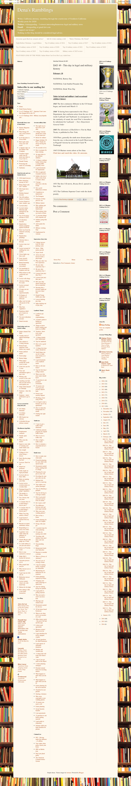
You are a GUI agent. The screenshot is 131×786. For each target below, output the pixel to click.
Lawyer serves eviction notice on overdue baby (24, 485)
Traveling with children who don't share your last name (41, 538)
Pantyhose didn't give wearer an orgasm (24, 313)
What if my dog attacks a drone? (23, 514)
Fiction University (107, 352)
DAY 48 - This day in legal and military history (108, 509)
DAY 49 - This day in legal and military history (108, 503)
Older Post (89, 260)
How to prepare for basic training (41, 151)
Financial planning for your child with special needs (41, 462)
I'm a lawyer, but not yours (24, 498)
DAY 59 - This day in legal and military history (108, 441)
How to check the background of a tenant (41, 409)
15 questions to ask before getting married (41, 717)
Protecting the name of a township (25, 164)
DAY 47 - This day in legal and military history (108, 516)
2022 (103, 392)
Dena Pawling (105, 325)
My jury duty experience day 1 (40, 266)
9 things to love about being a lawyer (23, 454)
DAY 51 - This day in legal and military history (108, 491)
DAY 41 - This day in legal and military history (108, 553)
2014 (103, 624)
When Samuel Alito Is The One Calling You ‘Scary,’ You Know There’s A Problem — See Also (23, 610)
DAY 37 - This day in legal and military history (108, 578)
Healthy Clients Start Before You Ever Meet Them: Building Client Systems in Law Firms (23, 654)
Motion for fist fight (25, 587)
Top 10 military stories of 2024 (49, 51)
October (105, 414)
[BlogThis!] (80, 200)
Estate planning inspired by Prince (41, 577)
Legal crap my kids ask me (24, 574)
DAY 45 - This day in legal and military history (108, 528)
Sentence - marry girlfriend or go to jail (24, 397)
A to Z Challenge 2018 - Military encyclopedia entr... (32, 116)
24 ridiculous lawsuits (23, 220)
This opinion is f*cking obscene (24, 342)
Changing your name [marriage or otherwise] (41, 582)
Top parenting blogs (40, 545)
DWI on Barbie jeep (40, 750)
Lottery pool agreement (39, 626)
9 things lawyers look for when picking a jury (40, 244)
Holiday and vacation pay (39, 650)
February (106, 437)
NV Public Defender (22, 409)
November (106, 411)
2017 (103, 406)
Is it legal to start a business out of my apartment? (41, 403)
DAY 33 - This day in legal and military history (108, 603)
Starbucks (22, 168)
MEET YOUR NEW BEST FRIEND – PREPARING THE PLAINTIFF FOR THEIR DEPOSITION (23, 628)
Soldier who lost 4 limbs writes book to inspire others (41, 178)
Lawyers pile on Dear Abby (24, 476)
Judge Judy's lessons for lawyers (24, 557)
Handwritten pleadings (22, 237)
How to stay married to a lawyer (25, 553)
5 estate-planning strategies (40, 664)
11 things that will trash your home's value (41, 655)
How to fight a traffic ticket (40, 441)
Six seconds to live (41, 148)
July (104, 423)
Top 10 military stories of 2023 (26, 51)
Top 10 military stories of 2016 (55, 43)
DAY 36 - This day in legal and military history (108, 584)
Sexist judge (22, 356)
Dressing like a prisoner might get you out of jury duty (41, 290)
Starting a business (41, 694)
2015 (103, 621)
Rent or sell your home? (40, 366)
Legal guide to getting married (40, 591)
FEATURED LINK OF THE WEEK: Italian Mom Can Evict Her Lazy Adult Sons (43, 55)
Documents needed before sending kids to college (41, 468)
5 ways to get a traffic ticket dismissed (40, 425)
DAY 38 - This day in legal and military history (108, 572)
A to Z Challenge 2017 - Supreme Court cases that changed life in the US (32, 112)
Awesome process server (24, 561)
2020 (103, 398)
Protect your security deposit (40, 394)
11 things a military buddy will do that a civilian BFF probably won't (41, 162)
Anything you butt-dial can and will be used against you (25, 382)
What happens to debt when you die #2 (41, 681)
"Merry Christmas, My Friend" (79, 39)
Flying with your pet (40, 524)
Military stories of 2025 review (73, 51)
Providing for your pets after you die (41, 477)
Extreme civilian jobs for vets (40, 199)
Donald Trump (23, 161)
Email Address (22, 92)
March (105, 434)
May (104, 428)
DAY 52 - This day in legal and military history (108, 484)
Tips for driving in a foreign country (41, 494)
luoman (69, 773)
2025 (103, 384)
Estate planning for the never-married (41, 686)
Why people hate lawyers (24, 565)
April (105, 431)
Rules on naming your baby (24, 480)
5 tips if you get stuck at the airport (41, 660)
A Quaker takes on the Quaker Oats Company (24, 149)
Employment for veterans (40, 233)
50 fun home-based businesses (41, 610)
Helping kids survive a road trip (41, 481)
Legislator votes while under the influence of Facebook (23, 534)
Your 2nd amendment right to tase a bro (25, 372)
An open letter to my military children (40, 156)
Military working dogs (41, 229)
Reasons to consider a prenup (41, 553)
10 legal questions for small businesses (41, 640)
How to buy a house (39, 516)
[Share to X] (82, 200)
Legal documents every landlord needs (40, 361)
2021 (103, 395)
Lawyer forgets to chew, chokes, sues (24, 202)
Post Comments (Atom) (68, 263)
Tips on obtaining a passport (41, 489)
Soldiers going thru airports (41, 220)
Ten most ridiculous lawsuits (25, 318)
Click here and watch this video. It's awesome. (70, 153)
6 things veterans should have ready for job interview (41, 133)
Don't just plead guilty (40, 754)
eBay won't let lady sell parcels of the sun (24, 303)
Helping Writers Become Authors (106, 339)
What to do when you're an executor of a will (41, 615)
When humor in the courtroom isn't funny (24, 274)
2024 (103, 387)
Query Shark (105, 370)
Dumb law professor (22, 467)
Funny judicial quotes (23, 352)
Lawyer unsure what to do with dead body (23, 583)
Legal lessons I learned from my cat (24, 519)
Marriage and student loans (39, 602)
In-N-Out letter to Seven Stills (24, 138)
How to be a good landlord (41, 345)
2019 (103, 401)
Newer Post (57, 260)
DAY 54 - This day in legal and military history (108, 472)
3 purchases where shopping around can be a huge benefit (23, 668)
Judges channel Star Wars (25, 332)
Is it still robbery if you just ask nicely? (24, 544)
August (105, 420)
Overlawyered (22, 677)
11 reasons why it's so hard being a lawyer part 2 (24, 509)
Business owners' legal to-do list (40, 630)
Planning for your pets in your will (41, 473)
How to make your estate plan (41, 457)
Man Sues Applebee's (22, 308)
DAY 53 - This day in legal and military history (108, 478)
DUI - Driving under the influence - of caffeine (41, 739)
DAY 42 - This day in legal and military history (108, 547)
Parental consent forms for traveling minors (41, 669)
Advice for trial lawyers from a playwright (40, 256)
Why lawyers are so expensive (25, 569)
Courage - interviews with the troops (41, 184)
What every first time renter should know (41, 376)
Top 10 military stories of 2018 (101, 43)
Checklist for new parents (41, 690)
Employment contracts (23, 432)
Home (73, 260)
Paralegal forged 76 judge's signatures (24, 490)
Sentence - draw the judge (25, 392)
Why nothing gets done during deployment (41, 207)
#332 (102, 372)
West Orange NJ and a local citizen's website (24, 133)
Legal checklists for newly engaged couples (41, 635)
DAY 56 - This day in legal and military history (108, 459)
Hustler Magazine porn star (24, 128)
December (106, 409)
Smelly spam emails (23, 436)
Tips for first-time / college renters (41, 371)
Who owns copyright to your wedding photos (41, 698)
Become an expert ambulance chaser (24, 524)
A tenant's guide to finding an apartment (41, 321)
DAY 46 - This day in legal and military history (108, 522)
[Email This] (78, 200)
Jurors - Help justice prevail (40, 249)
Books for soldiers (41, 138)
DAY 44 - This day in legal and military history (108, 534)
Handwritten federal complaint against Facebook (24, 225)
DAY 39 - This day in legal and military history (108, 566)
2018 (103, 403)
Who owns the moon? (23, 441)
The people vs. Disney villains (23, 494)
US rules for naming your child (41, 533)
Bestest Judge (23, 358)
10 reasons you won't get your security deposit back (40, 388)
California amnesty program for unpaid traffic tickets (41, 431)
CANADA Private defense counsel (24, 422)
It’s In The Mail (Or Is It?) (23, 642)
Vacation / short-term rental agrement (40, 333)
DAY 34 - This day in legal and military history (108, 597)
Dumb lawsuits (23, 321)
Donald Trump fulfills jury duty (40, 296)
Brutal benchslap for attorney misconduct (24, 264)
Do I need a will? (41, 503)
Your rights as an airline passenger (40, 485)
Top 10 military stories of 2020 (49, 47)
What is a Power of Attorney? (41, 557)
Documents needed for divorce (41, 606)
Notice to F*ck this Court (24, 549)
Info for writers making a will (56, 39)
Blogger (81, 773)
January (105, 615)
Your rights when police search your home (41, 745)
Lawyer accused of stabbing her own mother (24, 250)
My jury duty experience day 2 (40, 270)
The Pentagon (40, 196)
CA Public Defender (22, 414)
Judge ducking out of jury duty (41, 304)
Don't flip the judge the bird (24, 459)
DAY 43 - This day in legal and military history (108, 541)
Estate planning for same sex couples (41, 520)
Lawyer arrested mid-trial (24, 286)
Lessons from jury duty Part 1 (41, 274)
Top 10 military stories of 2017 (78, 43)
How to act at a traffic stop (40, 436)
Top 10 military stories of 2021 (73, 47)
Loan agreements (40, 713)
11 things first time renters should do (41, 349)
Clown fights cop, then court (24, 255)
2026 (103, 381)
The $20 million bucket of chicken (24, 198)
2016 (103, 619)
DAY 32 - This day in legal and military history (108, 610)
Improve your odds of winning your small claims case (24, 445)
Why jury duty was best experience (41, 261)
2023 (103, 389)
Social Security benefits (40, 710)
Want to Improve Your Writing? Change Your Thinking (106, 356)
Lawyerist (21, 648)
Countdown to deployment (40, 193)
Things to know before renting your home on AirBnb (41, 327)
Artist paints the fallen (40, 224)
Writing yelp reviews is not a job (24, 377)
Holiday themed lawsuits (23, 194)
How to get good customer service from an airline (40, 498)
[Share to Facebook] (84, 200)
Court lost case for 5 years (24, 367)
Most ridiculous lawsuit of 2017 (23, 181)
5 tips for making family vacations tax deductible (41, 566)
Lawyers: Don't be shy (24, 463)
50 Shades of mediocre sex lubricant (23, 297)
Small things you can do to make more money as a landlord (40, 354)
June (104, 425)
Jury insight (22, 450)
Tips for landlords (41, 341)
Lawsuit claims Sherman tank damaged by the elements (23, 210)
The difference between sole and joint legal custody (41, 507)
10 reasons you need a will (40, 703)
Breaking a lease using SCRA (40, 398)
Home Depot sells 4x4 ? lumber (24, 185)
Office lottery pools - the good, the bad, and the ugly (41, 621)
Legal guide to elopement (40, 722)
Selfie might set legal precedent (23, 471)
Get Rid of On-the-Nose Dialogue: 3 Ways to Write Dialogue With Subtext (106, 345)
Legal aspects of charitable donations (40, 645)
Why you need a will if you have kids (40, 596)
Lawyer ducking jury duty (40, 300)
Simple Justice (22, 639)
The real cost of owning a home (40, 561)
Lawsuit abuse (23, 206)
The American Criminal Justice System (40, 759)
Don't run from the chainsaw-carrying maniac (24, 231)
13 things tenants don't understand (40, 338)
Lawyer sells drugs (24, 278)
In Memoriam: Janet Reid (106, 366)
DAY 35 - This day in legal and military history (108, 591)
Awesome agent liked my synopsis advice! (29, 39)
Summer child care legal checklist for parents (41, 727)
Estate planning (40, 706)
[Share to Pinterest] (86, 200)
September (106, 417)
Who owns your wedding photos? (40, 512)
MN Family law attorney (23, 418)
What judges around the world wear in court (24, 362)
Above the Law (22, 604)
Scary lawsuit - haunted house (23, 259)
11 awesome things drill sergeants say (41, 216)
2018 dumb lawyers (25, 178)
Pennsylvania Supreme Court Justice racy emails (24, 347)
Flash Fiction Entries (25, 109)
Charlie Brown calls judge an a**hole (25, 540)
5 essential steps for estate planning (41, 529)
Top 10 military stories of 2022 (96, 47)
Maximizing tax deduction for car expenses (40, 572)
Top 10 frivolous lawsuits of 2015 (24, 216)
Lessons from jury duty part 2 (41, 278)
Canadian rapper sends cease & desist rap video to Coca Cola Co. (24, 156)
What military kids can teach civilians (41, 212)
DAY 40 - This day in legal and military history (108, 560)
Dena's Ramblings (35, 9)
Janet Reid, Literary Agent (106, 363)
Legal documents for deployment (40, 168)
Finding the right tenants (40, 414)
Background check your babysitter (41, 549)
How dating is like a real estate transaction (24, 591)
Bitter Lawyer (22, 664)
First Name (20, 94)
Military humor (40, 203)
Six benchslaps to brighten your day (24, 269)
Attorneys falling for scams (24, 282)
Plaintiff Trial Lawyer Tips (22, 621)
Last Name (20, 96)
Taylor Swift (39, 252)
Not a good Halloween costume (41, 189)
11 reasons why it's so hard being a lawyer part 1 (24, 503)
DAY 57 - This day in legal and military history (108, 453)
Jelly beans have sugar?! (24, 190)
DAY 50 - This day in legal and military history (108, 497)
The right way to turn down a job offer (40, 127)
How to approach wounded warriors (41, 173)
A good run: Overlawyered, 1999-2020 (22, 680)
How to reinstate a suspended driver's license (41, 445)
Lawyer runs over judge (24, 245)
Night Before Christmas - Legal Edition (28, 43)
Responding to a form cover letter (24, 528)
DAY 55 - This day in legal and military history (108, 466)
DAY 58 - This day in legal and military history (108, 447)
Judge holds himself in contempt (25, 387)
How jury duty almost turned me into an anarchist (41, 283)
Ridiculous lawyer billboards (24, 578)
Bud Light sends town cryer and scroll (24, 143)
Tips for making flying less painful (41, 587)
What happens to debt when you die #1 (41, 675)
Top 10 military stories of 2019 (26, 47)
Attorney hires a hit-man (24, 241)
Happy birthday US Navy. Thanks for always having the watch (41, 142)
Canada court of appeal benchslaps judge (24, 337)
